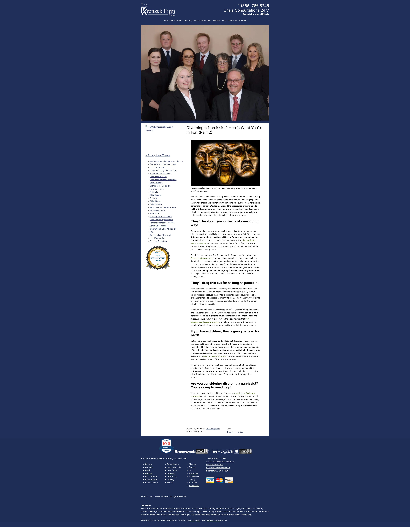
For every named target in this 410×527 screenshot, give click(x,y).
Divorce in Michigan (235, 432)
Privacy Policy (195, 520)
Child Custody (156, 183)
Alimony (153, 198)
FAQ (151, 232)
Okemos (192, 464)
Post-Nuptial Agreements (161, 220)
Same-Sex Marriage (159, 226)
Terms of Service (213, 520)
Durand (148, 473)
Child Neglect (156, 204)
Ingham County (174, 467)
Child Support (156, 195)
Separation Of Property (160, 173)
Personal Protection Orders (162, 223)
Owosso (192, 467)
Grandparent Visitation (160, 186)
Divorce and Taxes (158, 177)
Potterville (193, 473)
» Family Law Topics (158, 155)
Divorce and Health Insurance (163, 180)
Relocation (154, 213)
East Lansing (151, 476)
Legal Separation (157, 238)
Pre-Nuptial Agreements (161, 216)
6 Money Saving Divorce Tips (163, 170)
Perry (191, 470)
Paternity (154, 192)
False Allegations (157, 210)
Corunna (149, 467)
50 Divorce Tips (157, 167)
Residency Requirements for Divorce (166, 161)
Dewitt (148, 470)
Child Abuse (155, 201)
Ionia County (173, 470)
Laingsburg (172, 476)
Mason (170, 482)
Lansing (170, 479)
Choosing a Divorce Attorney (163, 164)
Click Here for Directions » (218, 468)
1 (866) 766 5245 (253, 5)
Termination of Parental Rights (163, 207)
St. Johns (193, 482)
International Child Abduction (163, 229)
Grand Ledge (173, 464)
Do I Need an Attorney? (160, 235)
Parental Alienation (158, 241)
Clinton (148, 464)
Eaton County (151, 482)
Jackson (171, 473)
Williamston (194, 486)
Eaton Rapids (151, 479)
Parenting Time (157, 189)
